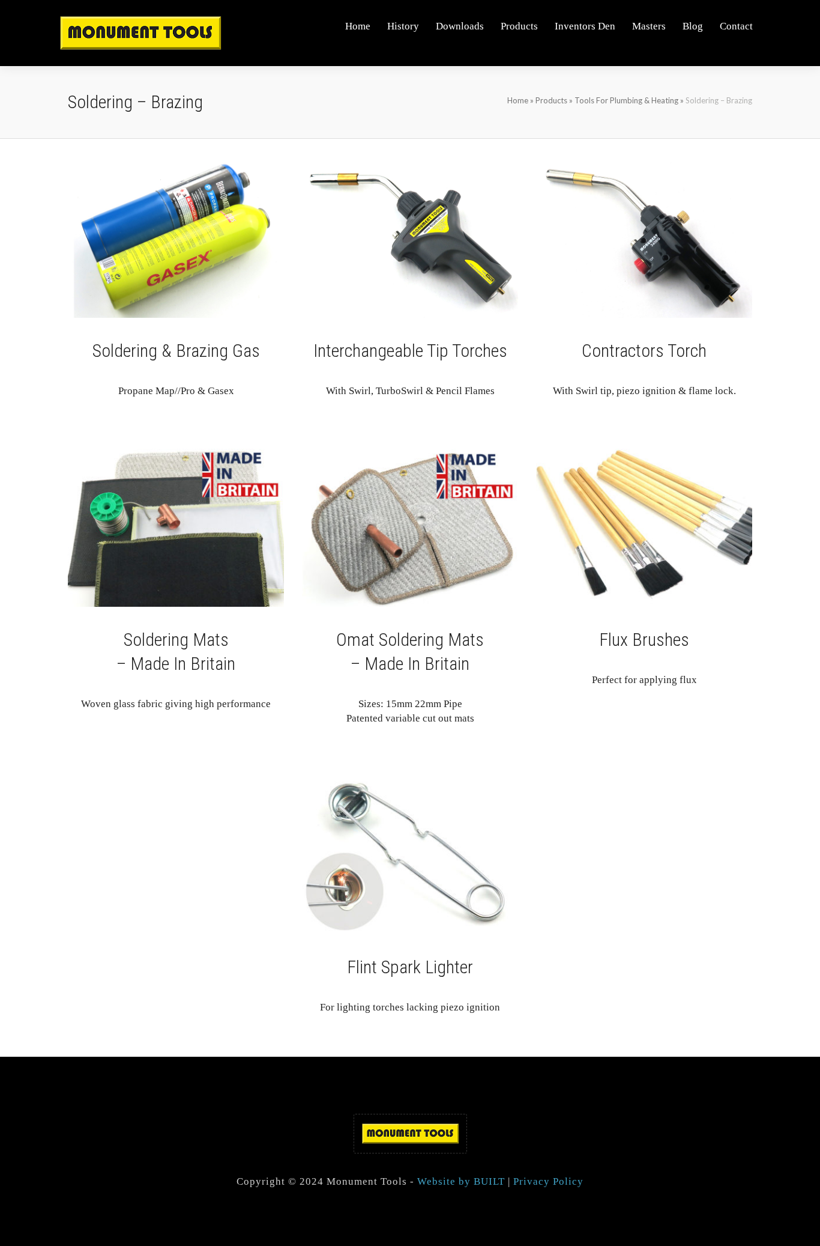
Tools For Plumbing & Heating (626, 100)
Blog (693, 26)
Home (357, 26)
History (403, 26)
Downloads (460, 26)
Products (519, 26)
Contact (736, 26)
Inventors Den (585, 26)
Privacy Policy (548, 1181)
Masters (649, 26)
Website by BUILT (461, 1181)
